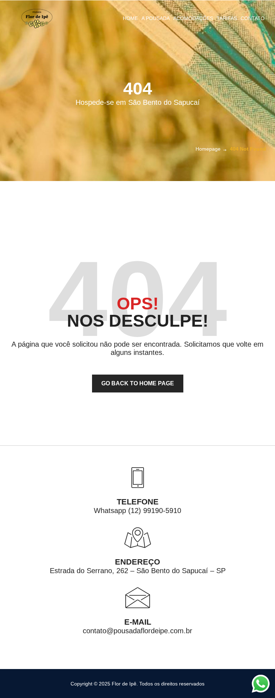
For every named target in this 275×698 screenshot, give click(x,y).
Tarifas (227, 18)
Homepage (208, 149)
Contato (253, 18)
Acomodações (193, 18)
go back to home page (137, 383)
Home (130, 18)
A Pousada (155, 18)
